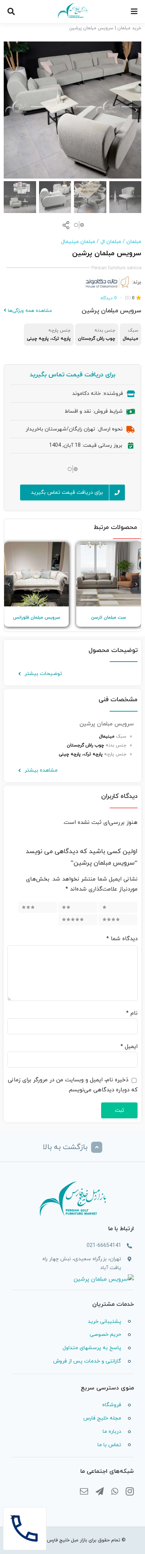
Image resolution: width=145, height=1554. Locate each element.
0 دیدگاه (108, 298)
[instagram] (130, 1491)
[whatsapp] (114, 1491)
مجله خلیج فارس (102, 1418)
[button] (136, 584)
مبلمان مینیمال (78, 241)
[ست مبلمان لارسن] (108, 574)
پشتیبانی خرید (104, 1321)
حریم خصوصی (105, 1334)
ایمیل (129, 1047)
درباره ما (112, 1431)
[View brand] (107, 280)
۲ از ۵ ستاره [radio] (79, 907)
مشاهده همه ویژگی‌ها (29, 310)
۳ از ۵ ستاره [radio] (39, 907)
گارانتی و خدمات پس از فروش (87, 1361)
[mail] (84, 1491)
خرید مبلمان (129, 28)
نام (132, 1013)
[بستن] (12, 1517)
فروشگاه (111, 1404)
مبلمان (133, 241)
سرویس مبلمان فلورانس (36, 617)
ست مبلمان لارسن (108, 617)
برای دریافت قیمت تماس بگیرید (72, 374)
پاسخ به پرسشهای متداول (91, 1347)
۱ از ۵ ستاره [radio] (121, 907)
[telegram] (100, 1491)
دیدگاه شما (122, 939)
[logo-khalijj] (72, 5)
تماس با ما (109, 1444)
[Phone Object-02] (25, 1512)
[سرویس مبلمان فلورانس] (36, 574)
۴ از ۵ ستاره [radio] (119, 920)
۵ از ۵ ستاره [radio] (79, 920)
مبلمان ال (110, 241)
